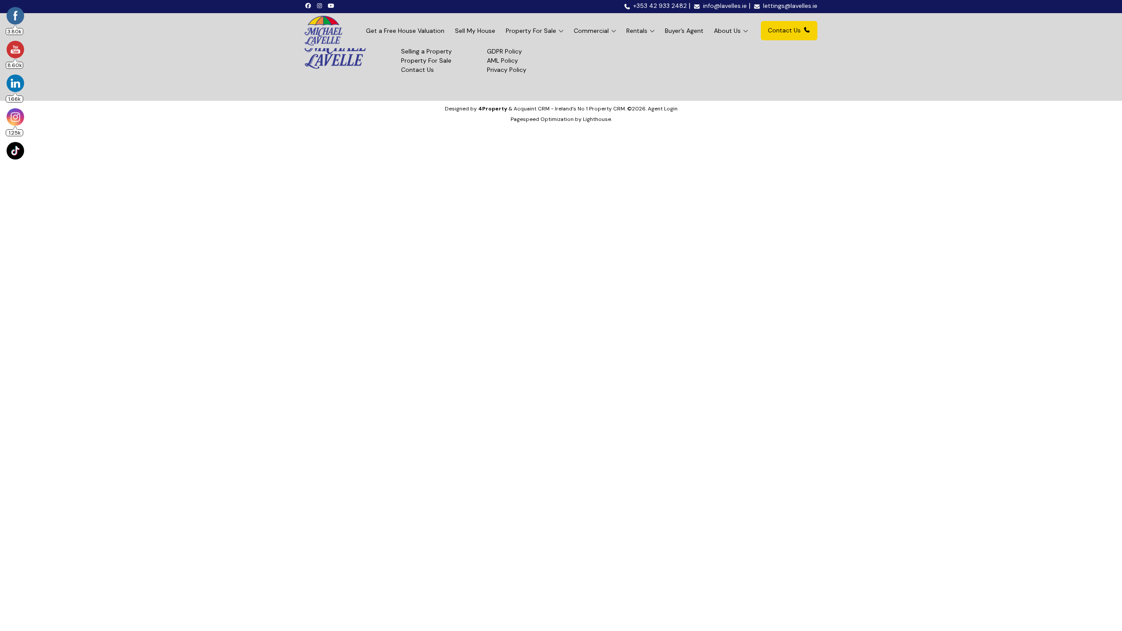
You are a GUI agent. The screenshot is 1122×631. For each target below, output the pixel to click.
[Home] (323, 31)
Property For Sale (531, 31)
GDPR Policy (504, 51)
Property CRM (607, 108)
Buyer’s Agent (684, 31)
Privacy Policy (506, 70)
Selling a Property (426, 51)
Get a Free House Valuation (405, 31)
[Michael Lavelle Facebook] (309, 5)
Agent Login (663, 108)
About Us (727, 31)
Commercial (591, 31)
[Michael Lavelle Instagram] (321, 5)
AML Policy (502, 60)
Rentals (636, 31)
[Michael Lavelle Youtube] (332, 5)
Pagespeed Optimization (542, 119)
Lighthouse (597, 119)
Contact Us (784, 30)
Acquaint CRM (532, 108)
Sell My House (475, 31)
